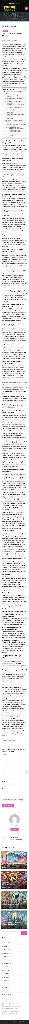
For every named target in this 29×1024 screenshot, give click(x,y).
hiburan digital (11, 255)
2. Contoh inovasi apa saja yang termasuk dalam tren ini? (17, 125)
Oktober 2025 (7, 956)
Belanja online (11, 740)
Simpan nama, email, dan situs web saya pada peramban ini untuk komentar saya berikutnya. (13, 800)
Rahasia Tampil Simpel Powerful (10, 1008)
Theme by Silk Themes (20, 1022)
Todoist (16, 218)
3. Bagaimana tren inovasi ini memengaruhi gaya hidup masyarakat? (16, 128)
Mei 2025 (6, 973)
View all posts (14, 829)
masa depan (21, 185)
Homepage (4, 25)
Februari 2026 (7, 943)
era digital (19, 48)
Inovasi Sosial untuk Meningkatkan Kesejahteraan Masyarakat (12, 903)
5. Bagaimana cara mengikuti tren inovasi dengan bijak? (17, 135)
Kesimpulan (9, 137)
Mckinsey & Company (16, 595)
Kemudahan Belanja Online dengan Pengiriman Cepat (14, 102)
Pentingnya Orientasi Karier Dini (10, 1013)
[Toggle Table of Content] (23, 89)
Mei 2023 (6, 991)
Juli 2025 (6, 967)
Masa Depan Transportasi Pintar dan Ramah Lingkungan (15, 108)
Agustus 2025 (7, 963)
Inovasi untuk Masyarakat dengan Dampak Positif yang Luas (12, 923)
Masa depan (11, 464)
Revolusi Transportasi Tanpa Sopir (10, 1003)
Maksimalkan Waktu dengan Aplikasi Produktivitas (14, 95)
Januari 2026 (7, 946)
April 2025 (6, 977)
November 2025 (8, 953)
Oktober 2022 (7, 994)
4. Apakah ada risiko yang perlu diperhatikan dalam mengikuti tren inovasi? (15, 131)
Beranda (4, 1)
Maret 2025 (7, 980)
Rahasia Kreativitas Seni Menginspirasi (13, 885)
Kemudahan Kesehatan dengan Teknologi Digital (15, 105)
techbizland (7, 40)
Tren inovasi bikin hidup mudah (10, 687)
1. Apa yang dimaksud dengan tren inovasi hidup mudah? (17, 122)
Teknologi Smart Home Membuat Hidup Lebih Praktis (13, 92)
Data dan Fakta (10, 118)
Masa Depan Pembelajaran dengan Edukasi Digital (14, 111)
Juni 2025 (6, 970)
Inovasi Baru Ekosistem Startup (10, 1011)
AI (14, 516)
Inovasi (10, 25)
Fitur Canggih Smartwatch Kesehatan (11, 1005)
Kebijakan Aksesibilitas (21, 1)
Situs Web (4, 788)
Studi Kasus (9, 117)
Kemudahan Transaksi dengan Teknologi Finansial (15, 114)
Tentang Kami (17, 3)
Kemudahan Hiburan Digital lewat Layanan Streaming (16, 99)
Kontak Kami (11, 3)
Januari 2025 (7, 987)
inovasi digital (14, 605)
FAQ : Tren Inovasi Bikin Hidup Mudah (15, 120)
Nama (4, 774)
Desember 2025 (8, 949)
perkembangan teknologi (8, 689)
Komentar (5, 754)
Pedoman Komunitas (11, 1)
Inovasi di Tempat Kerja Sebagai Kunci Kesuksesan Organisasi (13, 864)
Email (3, 781)
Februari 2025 (7, 984)
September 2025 (8, 960)
